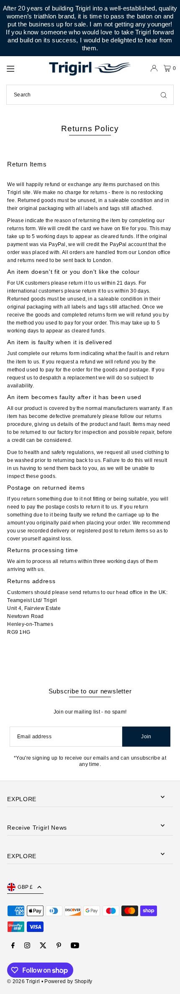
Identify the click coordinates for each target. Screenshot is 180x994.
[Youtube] (75, 946)
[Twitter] (43, 946)
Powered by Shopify (68, 981)
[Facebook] (13, 946)
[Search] (164, 95)
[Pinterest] (59, 946)
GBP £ (25, 887)
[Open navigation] (24, 68)
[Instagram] (27, 946)
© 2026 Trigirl (23, 981)
